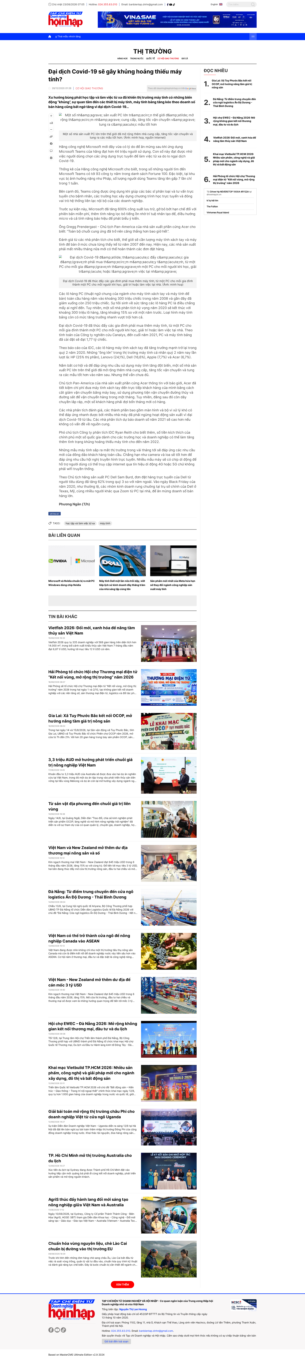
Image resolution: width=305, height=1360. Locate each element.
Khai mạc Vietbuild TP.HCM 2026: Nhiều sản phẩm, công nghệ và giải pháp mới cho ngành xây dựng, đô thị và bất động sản (91, 1073)
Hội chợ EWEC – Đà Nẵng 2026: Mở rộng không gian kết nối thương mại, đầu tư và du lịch (234, 121)
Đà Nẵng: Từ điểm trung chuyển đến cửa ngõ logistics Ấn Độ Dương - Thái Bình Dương (234, 102)
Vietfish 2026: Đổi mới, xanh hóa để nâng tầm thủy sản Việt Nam (234, 139)
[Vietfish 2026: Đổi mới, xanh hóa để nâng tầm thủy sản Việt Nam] (169, 643)
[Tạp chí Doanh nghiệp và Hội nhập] (168, 4)
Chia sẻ (55, 513)
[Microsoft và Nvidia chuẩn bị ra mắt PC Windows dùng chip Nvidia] (71, 560)
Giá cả (184, 58)
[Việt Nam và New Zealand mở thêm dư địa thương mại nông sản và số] (169, 863)
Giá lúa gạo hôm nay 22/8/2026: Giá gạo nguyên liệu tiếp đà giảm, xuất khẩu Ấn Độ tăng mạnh (61, 36)
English (214, 4)
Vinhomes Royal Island (218, 212)
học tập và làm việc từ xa (80, 523)
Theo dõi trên (166, 88)
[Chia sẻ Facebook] (51, 143)
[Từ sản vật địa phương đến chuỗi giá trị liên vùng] (169, 819)
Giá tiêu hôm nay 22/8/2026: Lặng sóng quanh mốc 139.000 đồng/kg (158, 36)
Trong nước (136, 58)
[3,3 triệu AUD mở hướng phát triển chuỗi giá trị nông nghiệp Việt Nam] (169, 775)
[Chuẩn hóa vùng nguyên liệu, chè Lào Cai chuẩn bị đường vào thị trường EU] (169, 1259)
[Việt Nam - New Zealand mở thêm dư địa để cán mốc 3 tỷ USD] (169, 995)
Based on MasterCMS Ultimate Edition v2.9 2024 (76, 1354)
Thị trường (152, 51)
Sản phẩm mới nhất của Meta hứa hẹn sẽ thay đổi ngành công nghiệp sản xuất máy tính (172, 585)
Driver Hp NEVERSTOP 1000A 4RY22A (229, 191)
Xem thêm (122, 1284)
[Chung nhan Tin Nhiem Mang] (243, 1305)
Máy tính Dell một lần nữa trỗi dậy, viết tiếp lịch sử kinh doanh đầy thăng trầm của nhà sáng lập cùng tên (122, 585)
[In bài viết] (51, 158)
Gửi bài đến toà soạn (116, 1341)
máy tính (105, 523)
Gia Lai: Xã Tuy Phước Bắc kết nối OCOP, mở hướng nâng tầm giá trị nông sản (232, 84)
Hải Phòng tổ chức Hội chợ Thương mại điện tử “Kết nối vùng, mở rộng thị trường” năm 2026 (234, 179)
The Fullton (212, 206)
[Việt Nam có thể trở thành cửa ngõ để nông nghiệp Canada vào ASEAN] (169, 951)
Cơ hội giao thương (168, 58)
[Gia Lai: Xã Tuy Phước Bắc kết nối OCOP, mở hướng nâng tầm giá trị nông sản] (169, 731)
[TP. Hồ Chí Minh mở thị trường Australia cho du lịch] (169, 1171)
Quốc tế (150, 58)
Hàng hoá (122, 58)
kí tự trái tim (212, 200)
